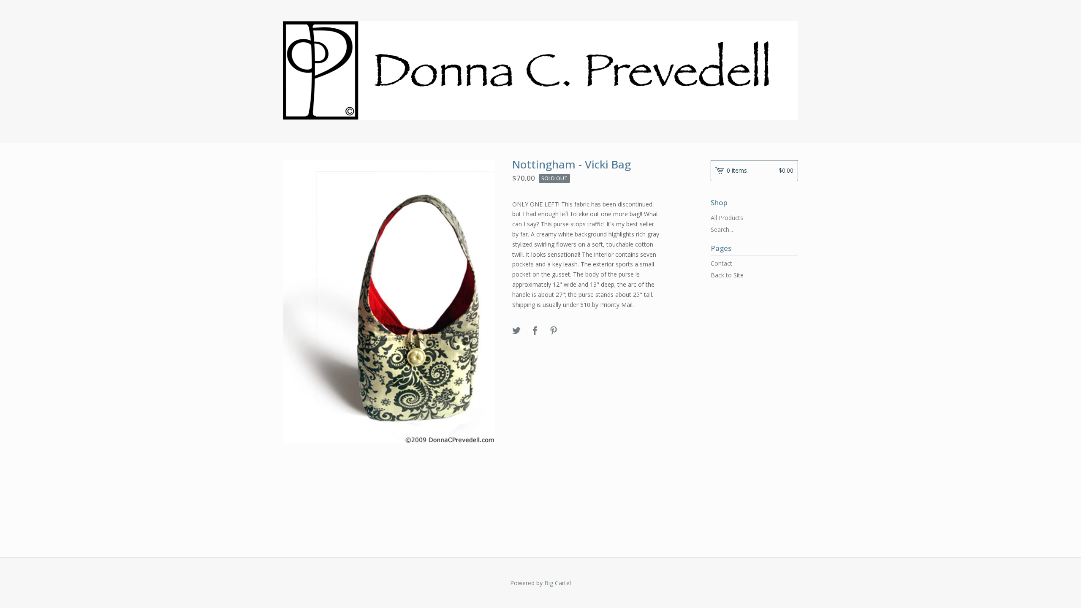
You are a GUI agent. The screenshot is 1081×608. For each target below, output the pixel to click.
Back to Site (727, 275)
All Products (727, 218)
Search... (722, 230)
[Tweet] (516, 331)
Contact (721, 263)
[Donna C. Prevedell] (540, 70)
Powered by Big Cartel (540, 583)
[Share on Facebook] (535, 331)
